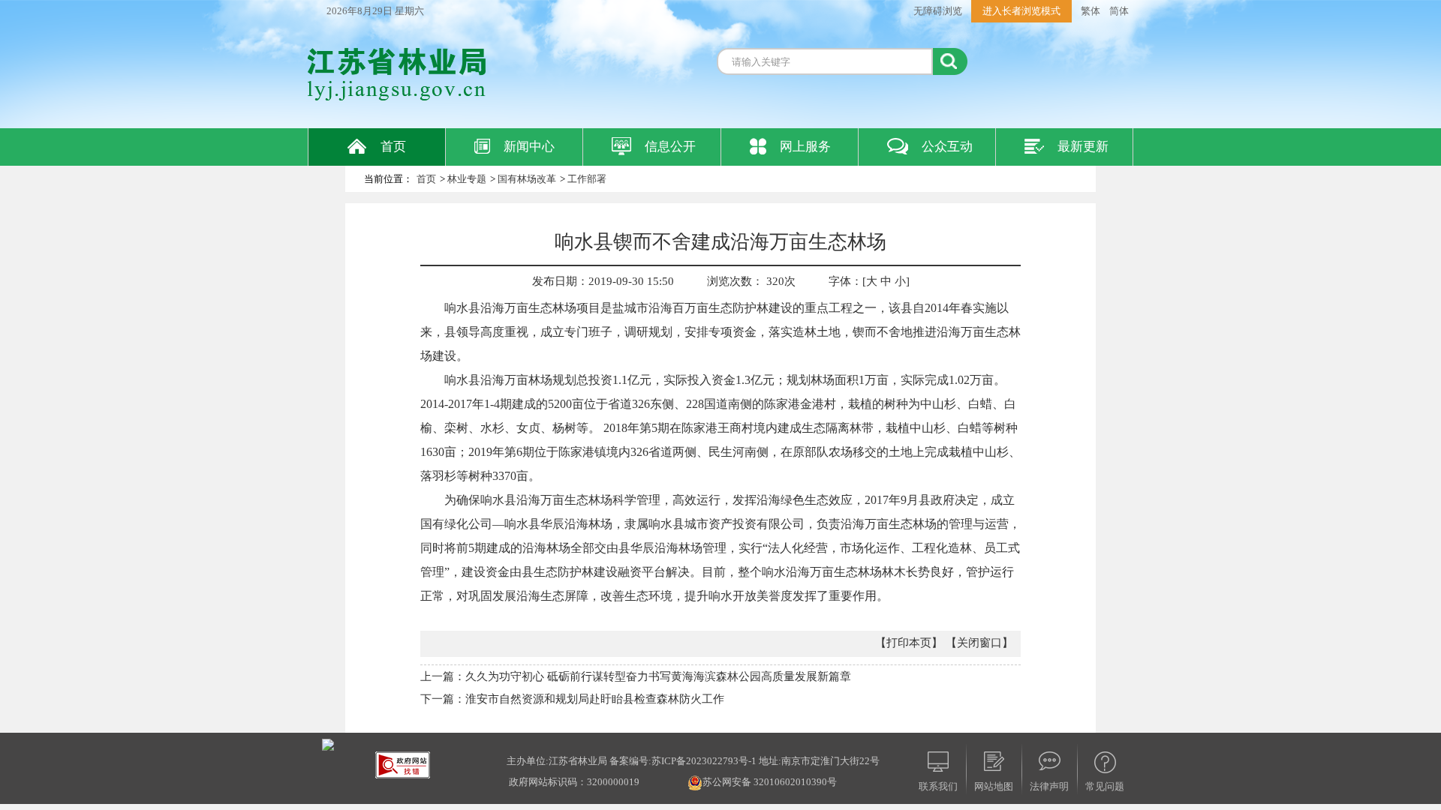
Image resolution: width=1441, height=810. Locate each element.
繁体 (1090, 10)
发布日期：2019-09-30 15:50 (603, 281)
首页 (393, 147)
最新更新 (1083, 147)
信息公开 (670, 147)
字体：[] (869, 281)
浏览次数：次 (751, 281)
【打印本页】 (909, 643)
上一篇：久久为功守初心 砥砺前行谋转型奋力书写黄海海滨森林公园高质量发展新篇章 (635, 676)
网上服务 (805, 147)
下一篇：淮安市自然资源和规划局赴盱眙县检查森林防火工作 (572, 699)
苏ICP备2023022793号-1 (704, 760)
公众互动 (947, 147)
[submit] (950, 61)
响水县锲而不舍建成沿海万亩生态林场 (720, 242)
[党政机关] (328, 743)
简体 (1119, 10)
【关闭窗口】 (979, 643)
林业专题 (466, 178)
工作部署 (586, 178)
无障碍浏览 (937, 10)
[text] (825, 61)
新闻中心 (529, 147)
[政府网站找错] (402, 764)
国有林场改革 (527, 178)
